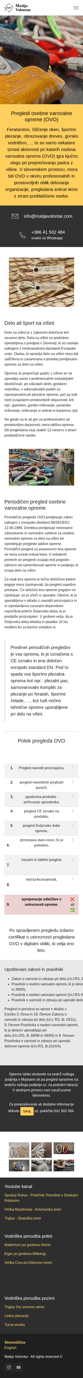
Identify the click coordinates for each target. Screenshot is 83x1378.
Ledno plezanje (16, 1316)
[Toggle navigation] (76, 8)
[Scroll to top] (73, 1368)
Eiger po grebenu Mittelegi (25, 1254)
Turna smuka (14, 1325)
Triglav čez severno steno (24, 1307)
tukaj (27, 1111)
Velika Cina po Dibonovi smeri (28, 1262)
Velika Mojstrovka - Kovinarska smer (32, 1209)
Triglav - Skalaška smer (22, 1218)
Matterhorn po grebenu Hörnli (27, 1245)
